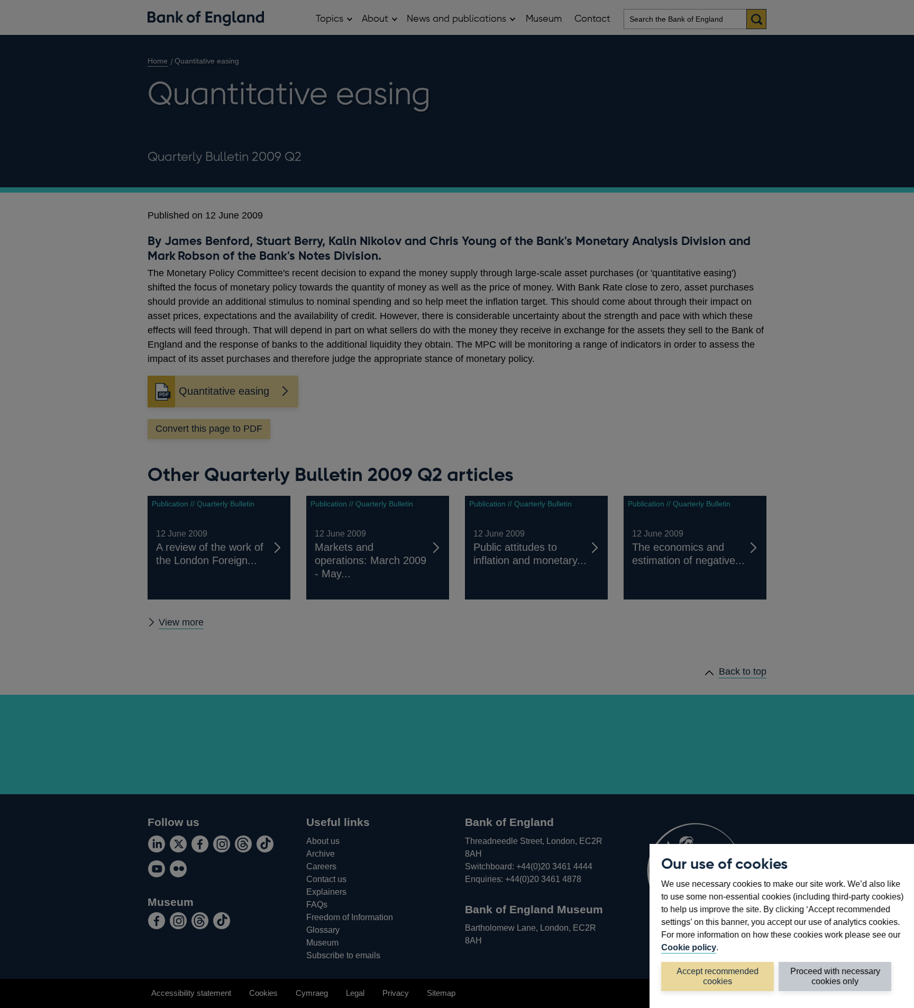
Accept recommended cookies (717, 976)
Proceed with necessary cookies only (835, 976)
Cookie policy (688, 947)
